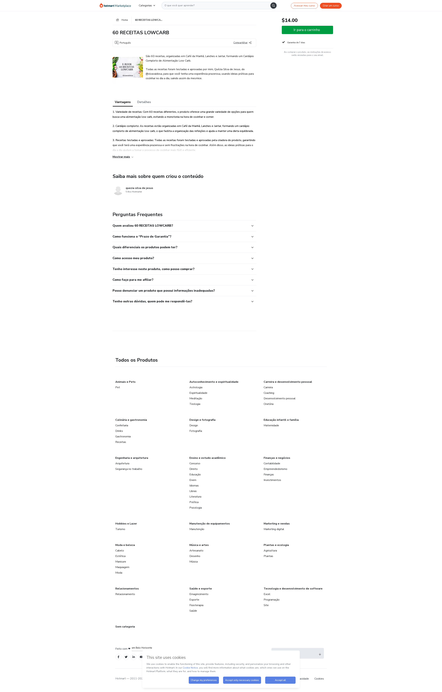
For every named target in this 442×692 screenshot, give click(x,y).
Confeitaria (121, 425)
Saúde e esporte (200, 589)
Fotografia (195, 431)
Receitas (120, 442)
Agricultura (270, 550)
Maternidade (271, 425)
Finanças (269, 474)
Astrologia (195, 387)
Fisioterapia (196, 605)
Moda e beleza (125, 545)
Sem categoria (125, 627)
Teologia (194, 404)
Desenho (194, 556)
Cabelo (119, 550)
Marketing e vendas (277, 524)
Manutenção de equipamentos (209, 524)
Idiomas (194, 485)
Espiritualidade (198, 393)
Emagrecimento (198, 594)
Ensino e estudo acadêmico (207, 458)
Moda (118, 573)
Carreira (268, 387)
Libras (193, 491)
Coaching (269, 393)
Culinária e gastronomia (131, 420)
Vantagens (123, 102)
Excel (267, 594)
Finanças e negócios (277, 458)
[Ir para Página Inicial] (116, 5)
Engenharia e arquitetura (131, 458)
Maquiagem (122, 567)
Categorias (145, 5)
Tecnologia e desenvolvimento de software (293, 589)
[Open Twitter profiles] (126, 657)
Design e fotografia (202, 420)
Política (194, 502)
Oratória (268, 404)
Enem (192, 480)
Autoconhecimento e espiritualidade (213, 382)
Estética (120, 556)
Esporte (194, 600)
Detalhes (144, 102)
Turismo (120, 529)
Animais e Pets (125, 382)
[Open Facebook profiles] (118, 657)
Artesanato (196, 550)
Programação (272, 600)
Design (193, 425)
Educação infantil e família (281, 420)
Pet (117, 387)
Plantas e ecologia (276, 545)
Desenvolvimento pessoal (280, 398)
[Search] (273, 5)
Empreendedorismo (275, 469)
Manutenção (196, 529)
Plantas (268, 556)
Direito (193, 469)
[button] (181, 226)
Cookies (319, 679)
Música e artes (199, 545)
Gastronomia (123, 436)
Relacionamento (125, 594)
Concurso (194, 463)
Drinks (119, 431)
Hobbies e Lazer (126, 524)
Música (193, 562)
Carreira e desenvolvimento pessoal (288, 382)
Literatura (195, 497)
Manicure (120, 562)
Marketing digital (274, 529)
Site (266, 605)
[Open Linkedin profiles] (133, 657)
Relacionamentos (127, 589)
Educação (195, 474)
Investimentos (272, 480)
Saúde (193, 611)
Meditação (195, 398)
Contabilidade (272, 463)
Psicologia (195, 508)
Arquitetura (122, 463)
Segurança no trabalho (128, 469)
